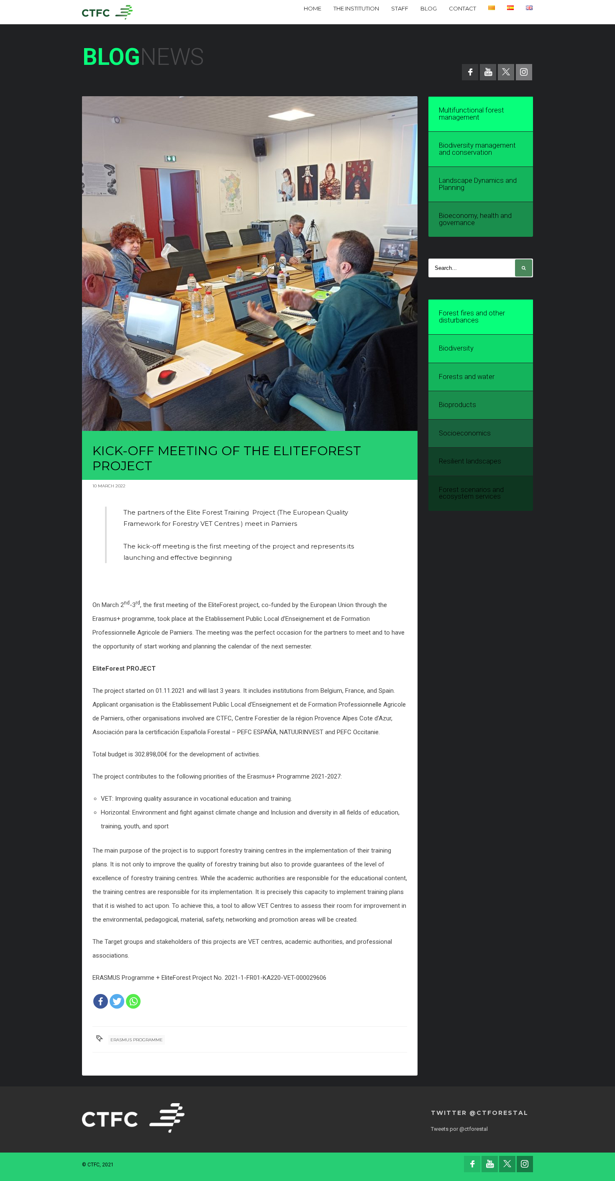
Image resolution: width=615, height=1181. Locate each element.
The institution (356, 8)
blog (428, 8)
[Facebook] (100, 1001)
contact (462, 8)
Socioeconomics (465, 433)
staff (399, 8)
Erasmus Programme (136, 1040)
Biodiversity (456, 348)
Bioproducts (457, 405)
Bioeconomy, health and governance (475, 219)
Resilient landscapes (470, 461)
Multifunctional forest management (471, 113)
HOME (312, 8)
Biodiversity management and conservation (477, 148)
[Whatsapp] (133, 1001)
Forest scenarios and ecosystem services (471, 493)
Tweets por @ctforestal (459, 1129)
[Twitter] (117, 1001)
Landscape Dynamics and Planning (478, 184)
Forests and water (467, 377)
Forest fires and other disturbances (472, 316)
